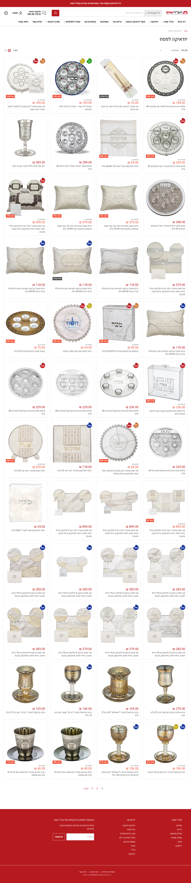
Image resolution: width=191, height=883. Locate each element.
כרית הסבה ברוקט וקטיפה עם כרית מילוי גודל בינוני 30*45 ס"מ (120, 290)
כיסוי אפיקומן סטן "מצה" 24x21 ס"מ (28, 530)
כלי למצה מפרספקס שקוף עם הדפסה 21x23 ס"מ (167, 412)
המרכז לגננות (53, 21)
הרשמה (59, 837)
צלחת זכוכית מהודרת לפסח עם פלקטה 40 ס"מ (165, 108)
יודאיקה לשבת (129, 825)
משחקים (104, 21)
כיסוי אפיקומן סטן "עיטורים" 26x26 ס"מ (120, 166)
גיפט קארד (23, 21)
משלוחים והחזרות (108, 872)
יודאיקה (154, 21)
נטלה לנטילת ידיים (127, 837)
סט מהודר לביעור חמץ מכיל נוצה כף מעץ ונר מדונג (119, 108)
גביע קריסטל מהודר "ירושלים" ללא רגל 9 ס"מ (120, 714)
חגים (180, 841)
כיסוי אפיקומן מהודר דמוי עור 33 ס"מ (74, 470)
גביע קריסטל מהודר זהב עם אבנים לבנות (166, 772)
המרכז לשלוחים (72, 21)
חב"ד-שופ (169, 21)
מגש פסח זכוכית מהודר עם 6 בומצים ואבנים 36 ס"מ (168, 227)
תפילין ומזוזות (176, 833)
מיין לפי (184, 50)
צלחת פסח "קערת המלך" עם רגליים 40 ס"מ (74, 167)
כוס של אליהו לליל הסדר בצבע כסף (28, 166)
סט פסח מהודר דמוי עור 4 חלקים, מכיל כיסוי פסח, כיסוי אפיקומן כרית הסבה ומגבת (27, 229)
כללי (133, 849)
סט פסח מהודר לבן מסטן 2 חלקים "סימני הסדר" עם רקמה (26, 108)
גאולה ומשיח (176, 837)
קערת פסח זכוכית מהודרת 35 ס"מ (29, 351)
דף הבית (181, 21)
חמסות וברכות (129, 841)
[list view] (5, 50)
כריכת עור (117, 21)
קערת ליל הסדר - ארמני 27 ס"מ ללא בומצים (75, 108)
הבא (86, 788)
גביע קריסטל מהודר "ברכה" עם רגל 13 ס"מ (25, 712)
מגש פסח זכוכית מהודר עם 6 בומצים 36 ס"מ (166, 168)
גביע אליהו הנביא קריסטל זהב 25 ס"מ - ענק (167, 714)
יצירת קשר (37, 21)
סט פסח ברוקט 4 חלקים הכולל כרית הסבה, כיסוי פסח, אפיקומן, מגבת (168, 594)
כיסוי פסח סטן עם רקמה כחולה (77, 351)
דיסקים (178, 845)
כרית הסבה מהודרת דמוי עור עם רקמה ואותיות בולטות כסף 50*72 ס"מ (121, 227)
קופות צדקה (90, 21)
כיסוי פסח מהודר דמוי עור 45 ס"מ (29, 470)
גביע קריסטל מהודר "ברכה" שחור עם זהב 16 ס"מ (73, 714)
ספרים (179, 825)
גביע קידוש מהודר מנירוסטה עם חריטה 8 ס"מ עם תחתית (73, 774)
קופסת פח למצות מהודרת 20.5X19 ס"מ (120, 351)
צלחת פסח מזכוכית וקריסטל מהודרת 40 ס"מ (120, 412)
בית (186, 31)
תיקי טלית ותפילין (127, 833)
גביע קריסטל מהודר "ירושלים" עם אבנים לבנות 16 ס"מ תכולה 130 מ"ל (120, 774)
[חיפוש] (55, 13)
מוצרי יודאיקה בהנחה (135, 21)
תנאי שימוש (94, 872)
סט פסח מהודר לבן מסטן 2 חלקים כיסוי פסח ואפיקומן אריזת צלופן (120, 472)
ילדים (179, 829)
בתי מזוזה (131, 829)
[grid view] (9, 50)
